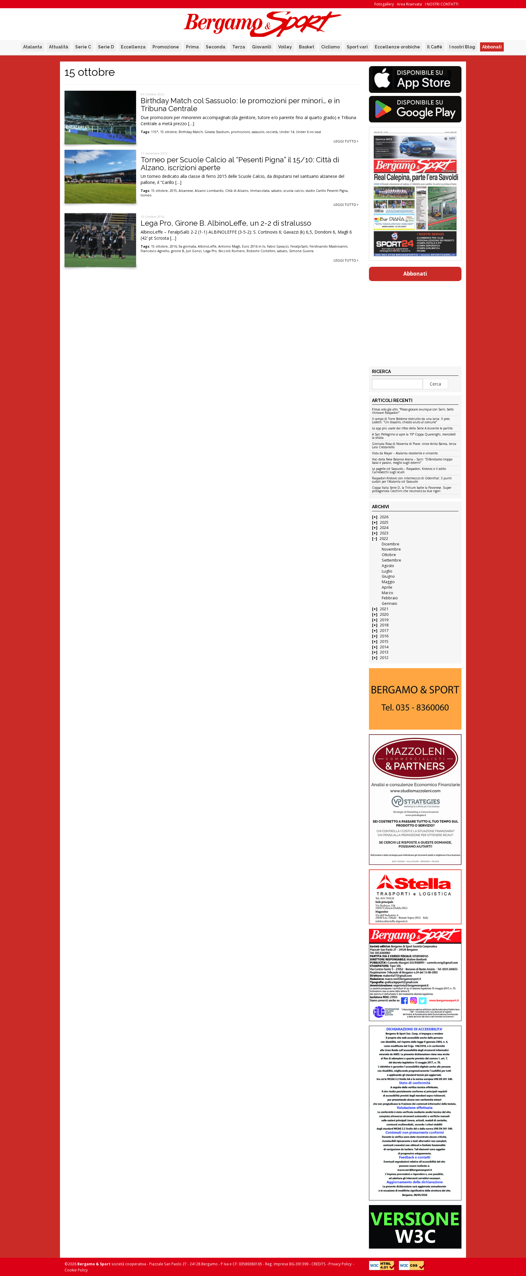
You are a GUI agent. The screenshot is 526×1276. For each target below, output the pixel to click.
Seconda (215, 46)
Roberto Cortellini (261, 251)
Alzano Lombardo (209, 191)
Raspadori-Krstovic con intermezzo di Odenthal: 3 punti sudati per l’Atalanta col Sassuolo (412, 480)
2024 (384, 527)
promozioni (240, 132)
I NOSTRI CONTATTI (441, 4)
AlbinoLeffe (207, 246)
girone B (177, 251)
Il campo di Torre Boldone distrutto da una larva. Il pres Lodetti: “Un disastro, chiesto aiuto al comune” (411, 420)
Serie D (106, 46)
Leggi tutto (345, 141)
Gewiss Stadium (217, 132)
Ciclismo (330, 46)
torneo (146, 195)
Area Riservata (409, 4)
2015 (173, 191)
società (272, 132)
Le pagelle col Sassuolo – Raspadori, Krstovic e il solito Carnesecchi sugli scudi (409, 470)
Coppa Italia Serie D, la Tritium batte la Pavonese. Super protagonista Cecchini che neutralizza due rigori (411, 489)
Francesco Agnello (155, 251)
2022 (384, 538)
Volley (285, 46)
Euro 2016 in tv (253, 246)
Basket (306, 46)
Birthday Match (191, 132)
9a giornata (187, 246)
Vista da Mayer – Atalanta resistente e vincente (405, 453)
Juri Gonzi (194, 251)
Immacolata (259, 191)
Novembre (391, 549)
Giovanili (261, 46)
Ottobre (389, 554)
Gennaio (389, 603)
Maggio (388, 581)
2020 (384, 614)
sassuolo (258, 132)
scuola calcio (293, 191)
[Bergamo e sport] (415, 699)
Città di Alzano (236, 191)
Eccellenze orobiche (397, 46)
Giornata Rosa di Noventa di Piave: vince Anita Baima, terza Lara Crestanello (414, 445)
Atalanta (32, 46)
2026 (384, 517)
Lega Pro (210, 251)
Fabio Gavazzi (278, 246)
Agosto (388, 565)
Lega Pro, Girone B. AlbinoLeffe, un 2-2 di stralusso (226, 223)
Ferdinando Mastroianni (328, 246)
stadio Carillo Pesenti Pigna (327, 191)
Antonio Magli (229, 246)
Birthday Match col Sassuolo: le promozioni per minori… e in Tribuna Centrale (240, 104)
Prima (192, 46)
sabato (276, 191)
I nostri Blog (462, 46)
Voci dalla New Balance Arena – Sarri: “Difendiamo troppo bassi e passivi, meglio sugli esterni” (412, 461)
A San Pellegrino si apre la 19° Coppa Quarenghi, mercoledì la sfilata (414, 436)
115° (154, 132)
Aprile (387, 587)
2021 (384, 609)
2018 (384, 625)
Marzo (387, 592)
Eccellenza (133, 46)
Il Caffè (434, 46)
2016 (173, 246)
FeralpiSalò (299, 246)
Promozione (166, 46)
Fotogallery (384, 4)
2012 (384, 657)
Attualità (58, 46)
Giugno (388, 576)
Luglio (387, 571)
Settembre (391, 560)
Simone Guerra (301, 251)
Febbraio (390, 598)
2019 (384, 619)
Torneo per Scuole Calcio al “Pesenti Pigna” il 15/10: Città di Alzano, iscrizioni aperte (240, 163)
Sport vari (357, 46)
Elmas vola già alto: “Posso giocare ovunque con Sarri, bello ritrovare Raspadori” (413, 411)
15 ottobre (168, 132)
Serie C (83, 46)
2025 (384, 522)
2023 (384, 533)
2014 (384, 647)
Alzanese (186, 191)
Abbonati (492, 46)
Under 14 (286, 132)
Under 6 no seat (308, 132)
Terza (238, 46)
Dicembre (390, 544)
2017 (384, 630)
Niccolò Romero (232, 251)
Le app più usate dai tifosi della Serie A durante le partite (412, 428)
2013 (384, 652)
